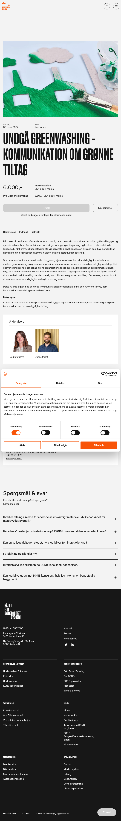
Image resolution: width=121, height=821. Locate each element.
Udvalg (67, 774)
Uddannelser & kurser (15, 671)
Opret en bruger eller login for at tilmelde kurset (46, 215)
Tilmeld (46, 208)
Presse (67, 633)
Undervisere (10, 681)
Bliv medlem (10, 769)
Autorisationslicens (13, 778)
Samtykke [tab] (21, 383)
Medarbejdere (71, 769)
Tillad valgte (60, 445)
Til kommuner (71, 744)
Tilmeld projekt (72, 690)
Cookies (26, 813)
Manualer (69, 685)
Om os (67, 764)
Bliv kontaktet (105, 208)
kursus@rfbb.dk (14, 458)
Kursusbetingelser (13, 685)
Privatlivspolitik (9, 813)
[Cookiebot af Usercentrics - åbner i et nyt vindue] (103, 374)
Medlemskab (10, 764)
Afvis (22, 445)
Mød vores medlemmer (16, 774)
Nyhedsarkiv (70, 715)
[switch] (45, 432)
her (17, 504)
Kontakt (68, 628)
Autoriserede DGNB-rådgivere (75, 727)
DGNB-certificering (74, 671)
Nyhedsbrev (70, 638)
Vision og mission (73, 788)
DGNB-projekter (72, 681)
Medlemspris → (43, 185)
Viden (67, 710)
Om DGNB (69, 676)
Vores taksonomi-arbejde (17, 720)
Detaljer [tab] (60, 383)
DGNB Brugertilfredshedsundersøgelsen (79, 736)
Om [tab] (100, 383)
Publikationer (71, 720)
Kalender (8, 676)
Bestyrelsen (70, 778)
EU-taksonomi (10, 710)
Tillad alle (99, 445)
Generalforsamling (73, 783)
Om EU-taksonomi (13, 715)
